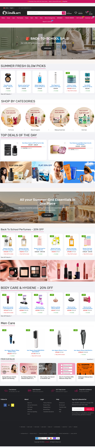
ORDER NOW (47, 48)
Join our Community (32, 405)
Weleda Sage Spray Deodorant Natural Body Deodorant (40, 86)
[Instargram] (8, 405)
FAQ (60, 411)
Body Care (29, 426)
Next (90, 83)
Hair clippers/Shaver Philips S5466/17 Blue (12, 351)
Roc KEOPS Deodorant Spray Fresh (87, 86)
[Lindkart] (11, 13)
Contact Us (62, 402)
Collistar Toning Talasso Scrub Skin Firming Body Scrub (71, 86)
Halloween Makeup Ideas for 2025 (85, 377)
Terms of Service (47, 402)
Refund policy (24, 433)
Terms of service (43, 433)
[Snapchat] (12, 405)
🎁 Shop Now (64, 1)
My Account (62, 405)
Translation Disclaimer (48, 411)
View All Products (6, 94)
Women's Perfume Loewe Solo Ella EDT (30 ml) (71, 249)
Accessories (57, 426)
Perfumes (11, 130)
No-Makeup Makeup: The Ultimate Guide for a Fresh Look (28, 377)
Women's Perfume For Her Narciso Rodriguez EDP (39, 249)
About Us (29, 402)
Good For (64, 426)
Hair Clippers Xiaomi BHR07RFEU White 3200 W (35, 351)
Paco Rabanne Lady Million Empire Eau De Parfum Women (80, 143)
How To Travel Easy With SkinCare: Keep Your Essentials (66, 377)
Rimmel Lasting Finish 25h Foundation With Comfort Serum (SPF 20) (24, 86)
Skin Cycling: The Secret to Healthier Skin (47, 377)
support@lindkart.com (26, 8)
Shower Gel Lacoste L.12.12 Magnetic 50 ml (8, 308)
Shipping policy (52, 433)
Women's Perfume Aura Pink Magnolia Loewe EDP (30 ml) (24, 249)
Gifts (70, 426)
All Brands (29, 409)
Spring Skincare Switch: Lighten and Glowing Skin (9, 377)
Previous (4, 83)
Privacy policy (33, 433)
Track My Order (62, 407)
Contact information (64, 433)
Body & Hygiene (35, 130)
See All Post (90, 359)
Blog (60, 409)
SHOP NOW (47, 215)
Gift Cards (29, 407)
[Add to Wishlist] (17, 143)
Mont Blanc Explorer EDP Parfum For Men (33, 143)
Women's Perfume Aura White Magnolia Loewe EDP (8, 249)
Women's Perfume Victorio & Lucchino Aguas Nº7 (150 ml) (55, 249)
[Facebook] (5, 405)
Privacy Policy (46, 405)
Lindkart (47, 442)
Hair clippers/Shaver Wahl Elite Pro (83, 350)
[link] (11, 117)
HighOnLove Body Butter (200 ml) (55, 308)
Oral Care (84, 130)
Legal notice (74, 433)
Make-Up (50, 426)
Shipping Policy (46, 407)
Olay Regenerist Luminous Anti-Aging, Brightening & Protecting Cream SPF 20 (55, 86)
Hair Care (43, 426)
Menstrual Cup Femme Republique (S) (40, 308)
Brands (75, 426)
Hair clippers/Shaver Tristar (59, 350)
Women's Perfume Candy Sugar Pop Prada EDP (87, 249)
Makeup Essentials (60, 130)
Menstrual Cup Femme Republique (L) (24, 308)
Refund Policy (46, 409)
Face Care (36, 426)
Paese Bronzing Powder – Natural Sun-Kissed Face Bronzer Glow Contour (7, 86)
